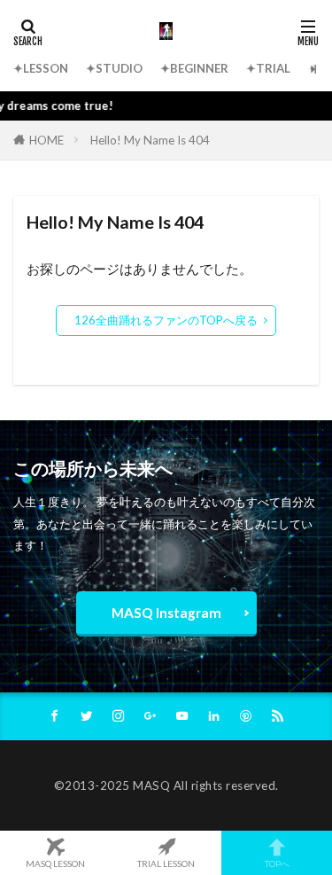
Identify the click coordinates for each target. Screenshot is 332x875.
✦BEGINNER (194, 68)
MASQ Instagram (166, 613)
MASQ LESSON (55, 863)
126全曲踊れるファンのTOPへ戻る (166, 320)
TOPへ (277, 863)
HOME (46, 140)
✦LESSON (40, 68)
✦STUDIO (114, 68)
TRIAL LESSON (166, 863)
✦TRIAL (268, 68)
